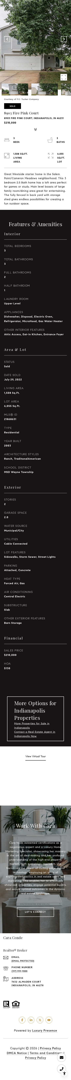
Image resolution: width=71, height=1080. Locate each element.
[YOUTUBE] (49, 1020)
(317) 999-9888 (19, 971)
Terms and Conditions (46, 1053)
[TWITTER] (40, 1020)
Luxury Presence (44, 1030)
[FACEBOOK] (22, 1020)
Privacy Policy (50, 1048)
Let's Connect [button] (35, 912)
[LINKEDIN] (31, 1020)
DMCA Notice (17, 1053)
